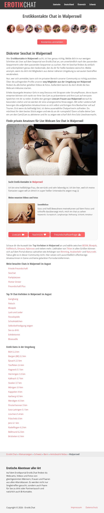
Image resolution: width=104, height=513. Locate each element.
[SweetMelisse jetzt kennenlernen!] (52, 149)
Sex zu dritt (13, 330)
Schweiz (92, 4)
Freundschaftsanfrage (65, 234)
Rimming (65, 251)
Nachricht (37, 234)
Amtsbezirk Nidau (58, 454)
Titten (69, 248)
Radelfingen (17, 427)
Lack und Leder (15, 312)
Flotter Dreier (14, 281)
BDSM (85, 245)
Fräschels (15, 418)
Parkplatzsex (14, 277)
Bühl (13, 351)
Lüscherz (15, 414)
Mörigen (15, 387)
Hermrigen (16, 374)
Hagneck (15, 369)
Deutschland (69, 4)
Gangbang (13, 299)
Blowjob (93, 245)
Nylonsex (30, 248)
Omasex (21, 248)
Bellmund (16, 431)
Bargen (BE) (17, 356)
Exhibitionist (14, 334)
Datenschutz (92, 507)
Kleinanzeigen (25, 454)
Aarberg (15, 396)
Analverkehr (76, 251)
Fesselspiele (14, 316)
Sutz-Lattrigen (18, 409)
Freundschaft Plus (16, 286)
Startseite (56, 4)
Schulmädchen (15, 321)
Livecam (16, 234)
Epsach (15, 360)
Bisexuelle (13, 339)
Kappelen (15, 391)
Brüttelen (16, 436)
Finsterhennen (17, 405)
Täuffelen (16, 365)
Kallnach (15, 378)
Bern (46, 454)
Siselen (15, 383)
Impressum (76, 507)
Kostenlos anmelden (52, 41)
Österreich (82, 4)
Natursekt (91, 251)
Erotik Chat (11, 454)
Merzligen (16, 400)
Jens (13, 423)
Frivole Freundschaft (18, 268)
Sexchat (12, 273)
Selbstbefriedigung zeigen (20, 325)
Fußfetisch (11, 248)
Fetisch (11, 303)
